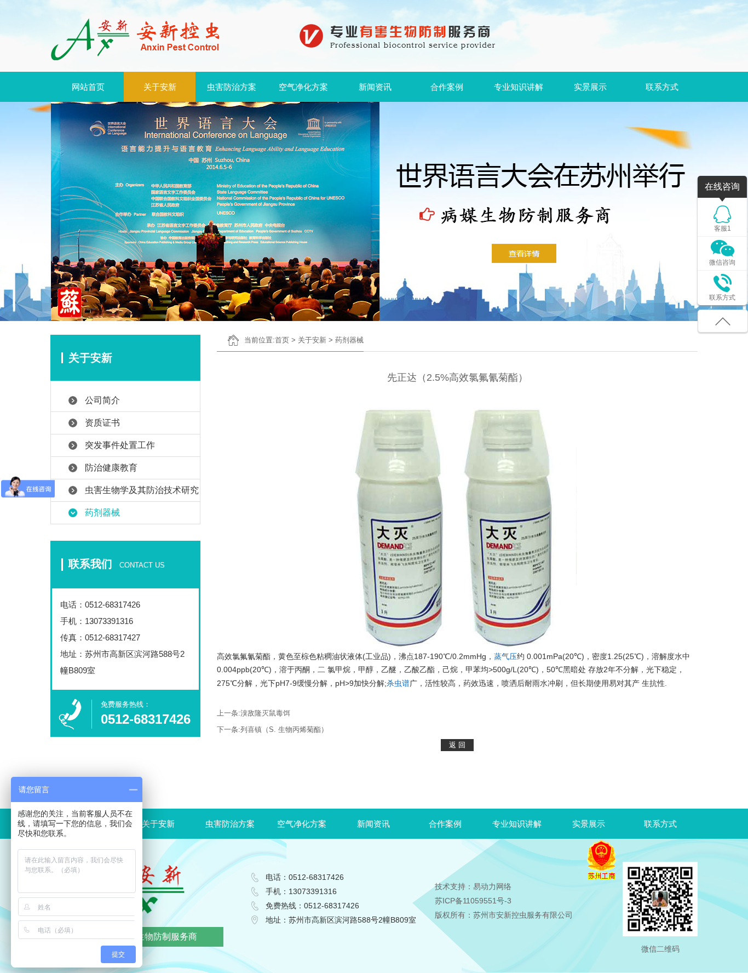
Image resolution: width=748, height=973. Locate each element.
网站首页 (88, 86)
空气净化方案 (303, 86)
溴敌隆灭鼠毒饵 (265, 713)
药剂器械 (102, 512)
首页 (282, 340)
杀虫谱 (398, 683)
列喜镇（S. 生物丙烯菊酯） (284, 729)
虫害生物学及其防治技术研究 (142, 490)
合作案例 (446, 86)
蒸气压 (505, 656)
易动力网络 (492, 886)
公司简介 (102, 400)
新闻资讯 (375, 86)
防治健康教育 (111, 467)
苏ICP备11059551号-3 (473, 900)
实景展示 (590, 86)
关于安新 (159, 86)
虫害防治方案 (231, 86)
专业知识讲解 (518, 86)
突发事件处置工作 (120, 445)
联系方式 (662, 86)
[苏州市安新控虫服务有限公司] (135, 39)
